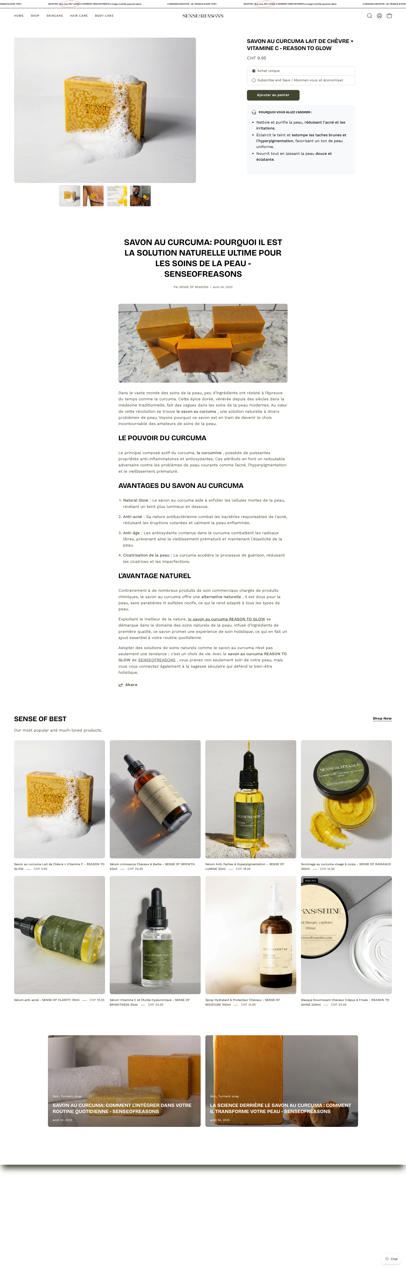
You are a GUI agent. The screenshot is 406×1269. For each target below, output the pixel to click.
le (226, 619)
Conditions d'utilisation (134, 1232)
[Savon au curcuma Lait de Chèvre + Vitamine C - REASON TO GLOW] (69, 195)
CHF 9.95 (40, 869)
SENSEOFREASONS (157, 660)
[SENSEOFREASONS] (203, 16)
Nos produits (60, 1210)
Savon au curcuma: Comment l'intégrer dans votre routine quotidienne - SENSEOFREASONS (122, 1108)
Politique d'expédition (133, 1224)
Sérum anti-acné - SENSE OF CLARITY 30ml (46, 1000)
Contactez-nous (63, 1218)
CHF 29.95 (135, 869)
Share (131, 685)
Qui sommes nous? (66, 1201)
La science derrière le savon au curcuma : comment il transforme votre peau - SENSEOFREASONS (280, 1108)
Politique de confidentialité (138, 1201)
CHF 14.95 (327, 869)
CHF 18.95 (243, 869)
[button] (370, 16)
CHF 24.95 (156, 1005)
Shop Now (382, 718)
